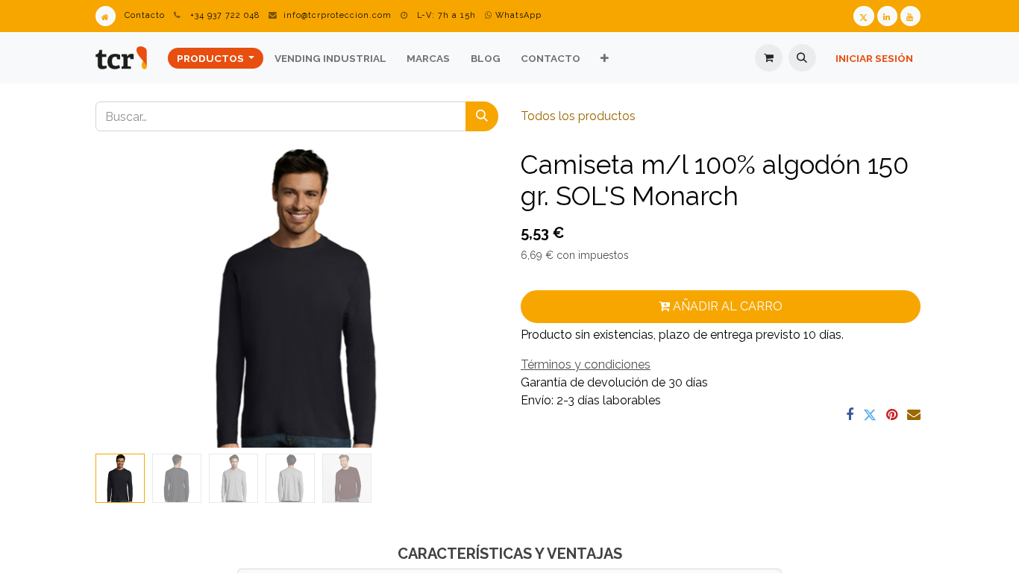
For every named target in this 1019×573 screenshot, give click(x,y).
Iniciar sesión (874, 58)
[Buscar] (481, 116)
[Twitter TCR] (863, 16)
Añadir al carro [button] (726, 306)
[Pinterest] (891, 415)
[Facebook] (849, 415)
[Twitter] (870, 415)
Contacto (145, 15)
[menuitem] (215, 58)
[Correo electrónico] (914, 415)
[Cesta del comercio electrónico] (769, 58)
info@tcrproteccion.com (337, 15)
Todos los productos (578, 116)
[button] (802, 58)
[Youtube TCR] (910, 16)
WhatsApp (517, 15)
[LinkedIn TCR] (887, 16)
